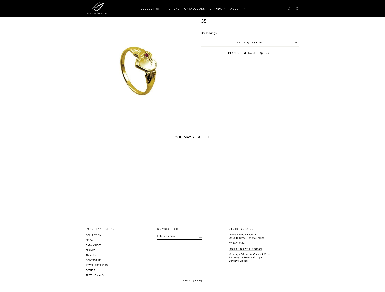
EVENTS (90, 270)
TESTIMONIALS (95, 275)
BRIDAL (174, 8)
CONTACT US (93, 260)
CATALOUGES (94, 245)
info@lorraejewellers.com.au (245, 248)
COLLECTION (151, 8)
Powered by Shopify (192, 280)
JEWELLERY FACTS (97, 265)
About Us (91, 255)
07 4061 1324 (237, 243)
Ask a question (250, 42)
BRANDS (216, 8)
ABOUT (236, 8)
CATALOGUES (194, 8)
